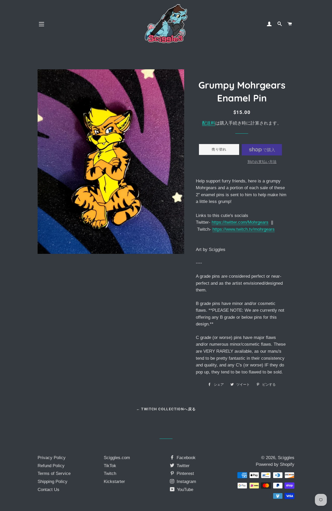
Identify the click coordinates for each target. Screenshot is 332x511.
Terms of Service (54, 473)
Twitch (110, 473)
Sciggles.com (117, 457)
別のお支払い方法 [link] (261, 162)
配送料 (208, 123)
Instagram (185, 481)
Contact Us (48, 489)
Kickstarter (114, 481)
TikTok (110, 465)
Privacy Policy (52, 457)
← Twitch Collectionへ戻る (166, 409)
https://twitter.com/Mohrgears (240, 222)
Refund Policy (51, 465)
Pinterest (184, 473)
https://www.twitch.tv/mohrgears (243, 229)
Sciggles (286, 457)
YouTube (184, 489)
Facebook (185, 457)
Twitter (182, 465)
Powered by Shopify (275, 464)
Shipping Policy (52, 481)
